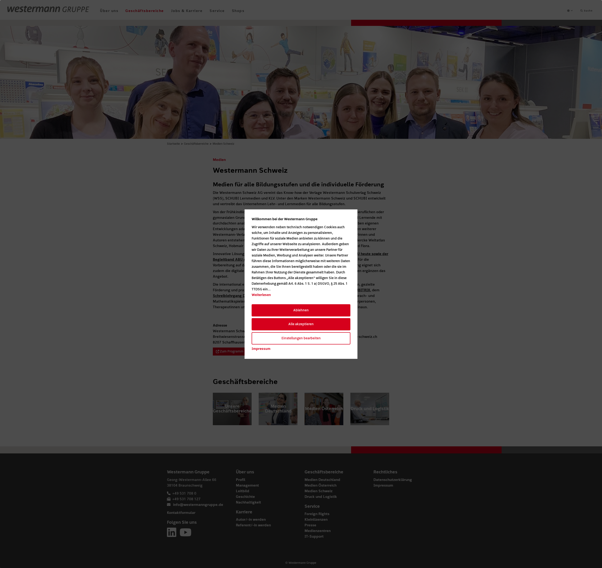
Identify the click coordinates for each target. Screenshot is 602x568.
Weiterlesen (261, 295)
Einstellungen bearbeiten (301, 338)
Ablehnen (301, 310)
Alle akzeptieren (301, 324)
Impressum (261, 349)
